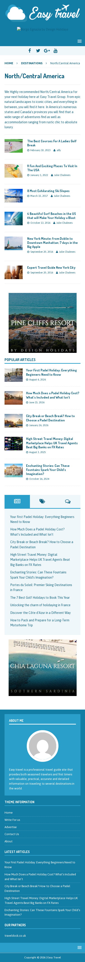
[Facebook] (30, 50)
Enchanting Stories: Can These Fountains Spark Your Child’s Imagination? (48, 470)
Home (9, 812)
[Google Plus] (47, 50)
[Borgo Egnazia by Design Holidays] (42, 29)
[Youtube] (55, 50)
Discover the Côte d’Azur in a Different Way (40, 613)
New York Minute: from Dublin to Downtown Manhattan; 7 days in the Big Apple (52, 243)
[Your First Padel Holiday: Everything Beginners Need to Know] (14, 379)
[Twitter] (38, 50)
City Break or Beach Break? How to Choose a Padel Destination (50, 418)
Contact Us (12, 834)
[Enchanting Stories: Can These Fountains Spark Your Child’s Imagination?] (14, 474)
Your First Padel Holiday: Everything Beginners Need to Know (51, 372)
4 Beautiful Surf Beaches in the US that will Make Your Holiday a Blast (51, 216)
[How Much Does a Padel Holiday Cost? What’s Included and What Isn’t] (14, 402)
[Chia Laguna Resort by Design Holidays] (43, 693)
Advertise (11, 827)
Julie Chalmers (62, 175)
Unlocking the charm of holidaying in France (40, 605)
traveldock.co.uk (15, 935)
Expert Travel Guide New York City (51, 267)
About (8, 841)
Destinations (31, 63)
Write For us (12, 820)
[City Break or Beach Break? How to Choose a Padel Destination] (14, 425)
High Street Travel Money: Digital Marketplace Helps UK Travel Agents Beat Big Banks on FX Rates (52, 443)
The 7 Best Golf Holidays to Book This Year (40, 597)
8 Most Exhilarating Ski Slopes (48, 191)
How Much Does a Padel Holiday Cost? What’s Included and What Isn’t (52, 395)
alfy (59, 150)
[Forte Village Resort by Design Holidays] (42, 323)
